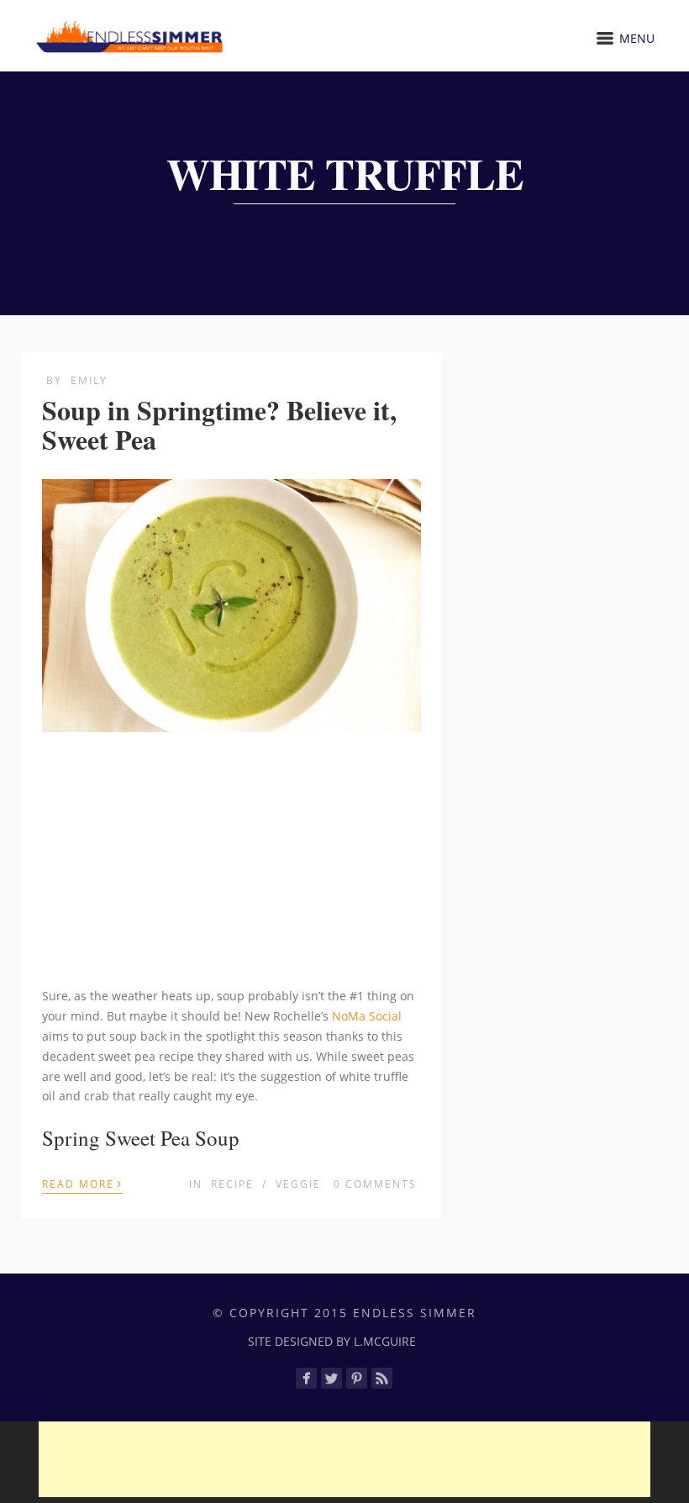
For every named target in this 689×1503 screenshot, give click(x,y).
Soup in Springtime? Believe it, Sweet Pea (219, 424)
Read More (82, 1182)
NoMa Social (367, 1016)
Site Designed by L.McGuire (332, 1341)
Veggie (298, 1184)
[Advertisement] (231, 862)
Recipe (232, 1184)
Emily (89, 380)
